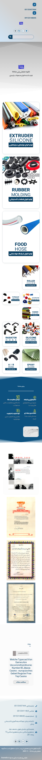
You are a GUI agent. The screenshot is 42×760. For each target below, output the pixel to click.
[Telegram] (26, 741)
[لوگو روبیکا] (15, 741)
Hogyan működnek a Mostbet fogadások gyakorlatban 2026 (22, 653)
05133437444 (30, 10)
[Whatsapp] (23, 741)
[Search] (10, 37)
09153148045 (30, 18)
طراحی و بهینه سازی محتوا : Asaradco (14, 758)
